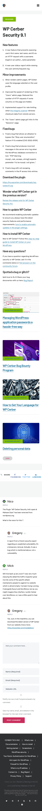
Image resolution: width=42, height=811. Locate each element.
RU (36, 793)
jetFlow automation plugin (18, 793)
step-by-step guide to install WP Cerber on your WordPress (21, 242)
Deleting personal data (16, 448)
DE (28, 793)
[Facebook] (18, 801)
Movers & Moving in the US (27, 782)
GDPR (7, 458)
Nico (10, 501)
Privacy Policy (15, 776)
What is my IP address (19, 768)
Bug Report (28, 280)
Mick (10, 566)
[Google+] (24, 801)
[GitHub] (35, 801)
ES (31, 793)
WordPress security (19, 752)
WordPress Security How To (15, 398)
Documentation (12, 744)
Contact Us (12, 772)
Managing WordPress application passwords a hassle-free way (18, 322)
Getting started (12, 748)
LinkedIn (36, 477)
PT (23, 795)
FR (33, 793)
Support (28, 776)
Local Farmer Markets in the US (23, 786)
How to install (27, 744)
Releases (9, 19)
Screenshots (27, 748)
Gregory (19, 533)
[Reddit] (21, 805)
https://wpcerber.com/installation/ (20, 628)
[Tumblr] (29, 801)
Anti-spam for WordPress (19, 760)
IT (21, 795)
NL (16, 795)
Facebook (16, 477)
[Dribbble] (12, 801)
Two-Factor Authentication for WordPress (20, 756)
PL (19, 795)
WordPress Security (12, 310)
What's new (28, 740)
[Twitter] (6, 801)
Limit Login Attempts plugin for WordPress (21, 791)
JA (26, 795)
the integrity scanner (18, 111)
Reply (5, 505)
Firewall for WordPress (19, 764)
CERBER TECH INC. (12, 740)
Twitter (26, 477)
